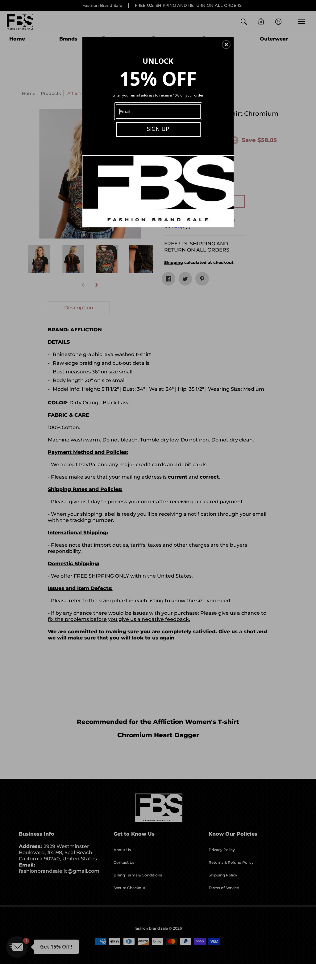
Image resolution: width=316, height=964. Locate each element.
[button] (226, 44)
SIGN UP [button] (158, 128)
